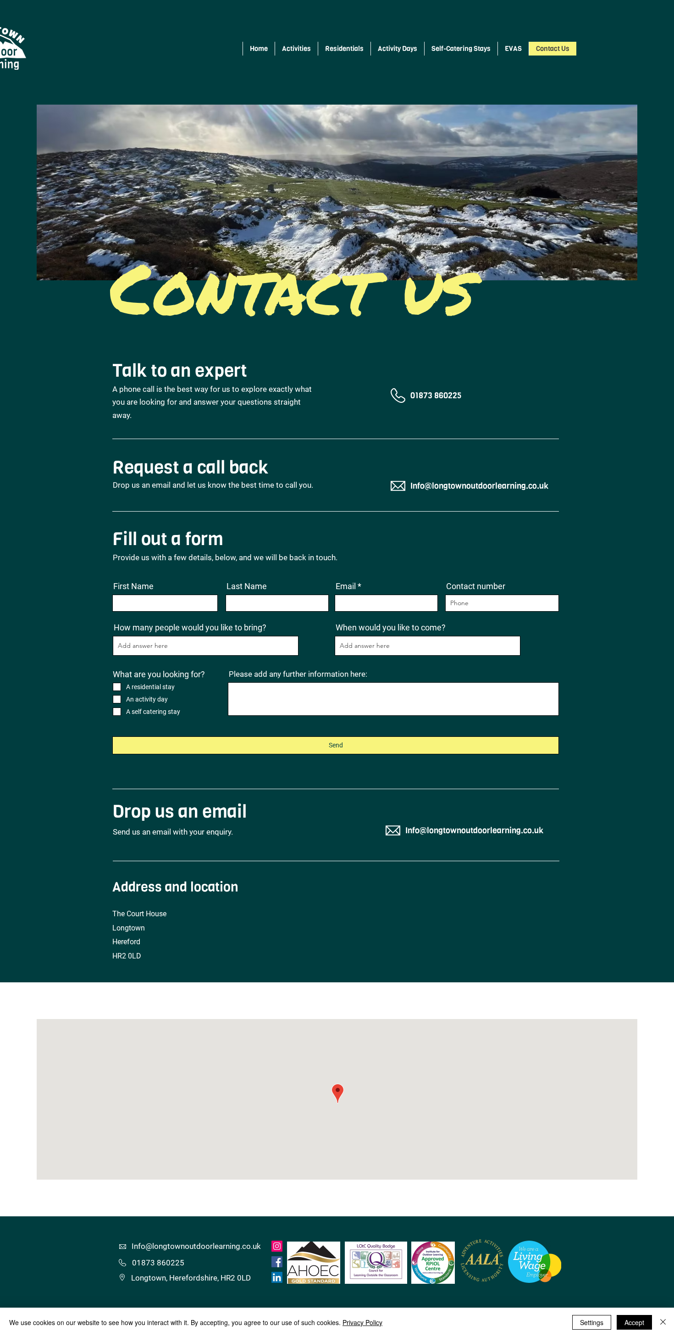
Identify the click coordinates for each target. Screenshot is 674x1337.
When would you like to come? (391, 628)
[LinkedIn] (276, 1277)
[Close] (662, 1322)
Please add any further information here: (298, 674)
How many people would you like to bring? (190, 628)
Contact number (475, 586)
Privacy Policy (362, 1322)
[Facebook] (276, 1261)
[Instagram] (276, 1246)
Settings (591, 1322)
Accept (634, 1322)
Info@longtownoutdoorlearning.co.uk (479, 485)
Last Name (247, 586)
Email (346, 586)
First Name (133, 586)
